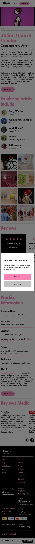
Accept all (17, 277)
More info (17, 284)
